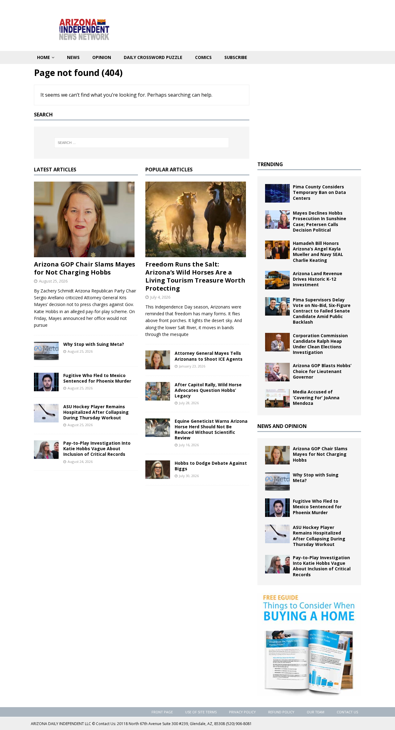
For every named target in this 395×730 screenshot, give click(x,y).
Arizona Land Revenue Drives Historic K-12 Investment (317, 279)
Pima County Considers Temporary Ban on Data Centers (319, 192)
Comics (203, 57)
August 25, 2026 (53, 281)
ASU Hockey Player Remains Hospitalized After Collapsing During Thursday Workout (96, 412)
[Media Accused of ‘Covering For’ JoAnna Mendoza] (277, 398)
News (73, 57)
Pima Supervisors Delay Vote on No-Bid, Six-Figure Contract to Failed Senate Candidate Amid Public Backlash (322, 311)
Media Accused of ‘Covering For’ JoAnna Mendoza (316, 397)
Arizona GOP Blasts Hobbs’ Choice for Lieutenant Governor (322, 371)
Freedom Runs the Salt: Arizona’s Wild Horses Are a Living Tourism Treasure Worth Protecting (195, 276)
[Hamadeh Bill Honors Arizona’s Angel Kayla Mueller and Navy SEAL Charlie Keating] (277, 250)
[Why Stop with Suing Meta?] (46, 351)
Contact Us (347, 712)
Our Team (315, 712)
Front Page (162, 712)
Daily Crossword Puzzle (153, 57)
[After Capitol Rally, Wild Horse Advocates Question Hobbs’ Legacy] (157, 391)
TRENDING (270, 164)
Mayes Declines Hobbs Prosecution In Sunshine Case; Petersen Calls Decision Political (319, 221)
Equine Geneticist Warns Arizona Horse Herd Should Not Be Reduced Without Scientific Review (211, 429)
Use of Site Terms (201, 712)
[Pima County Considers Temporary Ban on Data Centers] (277, 193)
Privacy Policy (242, 712)
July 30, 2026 (189, 475)
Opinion (101, 57)
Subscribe (235, 57)
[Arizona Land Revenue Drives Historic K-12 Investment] (277, 280)
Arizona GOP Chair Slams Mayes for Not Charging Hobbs (84, 268)
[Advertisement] (309, 110)
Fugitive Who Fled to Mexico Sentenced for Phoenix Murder (97, 378)
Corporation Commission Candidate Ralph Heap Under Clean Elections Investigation (320, 344)
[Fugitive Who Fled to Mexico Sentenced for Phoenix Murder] (46, 382)
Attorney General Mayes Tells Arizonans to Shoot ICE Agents (209, 356)
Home (43, 57)
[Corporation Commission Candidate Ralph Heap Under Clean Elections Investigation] (277, 342)
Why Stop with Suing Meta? (93, 344)
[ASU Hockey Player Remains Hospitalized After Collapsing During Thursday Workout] (46, 413)
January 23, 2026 (192, 366)
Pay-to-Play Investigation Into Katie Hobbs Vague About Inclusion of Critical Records (97, 448)
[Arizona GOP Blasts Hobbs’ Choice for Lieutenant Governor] (277, 372)
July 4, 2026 (160, 297)
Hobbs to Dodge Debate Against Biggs (211, 466)
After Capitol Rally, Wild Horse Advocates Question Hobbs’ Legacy (208, 390)
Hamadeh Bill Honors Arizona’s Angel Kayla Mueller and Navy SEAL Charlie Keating (318, 251)
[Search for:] (142, 142)
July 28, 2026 (189, 403)
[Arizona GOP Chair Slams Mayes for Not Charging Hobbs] (86, 219)
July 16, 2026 (189, 445)
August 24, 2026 (80, 461)
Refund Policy (281, 712)
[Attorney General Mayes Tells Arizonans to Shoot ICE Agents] (157, 359)
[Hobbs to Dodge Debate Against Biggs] (157, 469)
